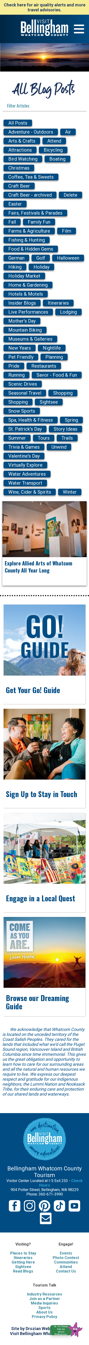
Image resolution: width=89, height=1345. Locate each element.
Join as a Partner (44, 1298)
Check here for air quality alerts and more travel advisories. (44, 7)
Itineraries (23, 1257)
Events (66, 1253)
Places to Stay (23, 1253)
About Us (44, 1312)
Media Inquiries (44, 1303)
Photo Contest (66, 1257)
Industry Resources (44, 1294)
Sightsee (23, 1266)
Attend (66, 1266)
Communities (66, 1262)
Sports (44, 1307)
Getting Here (23, 1262)
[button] (68, 1329)
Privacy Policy (44, 1316)
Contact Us (66, 1271)
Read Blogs (23, 1271)
